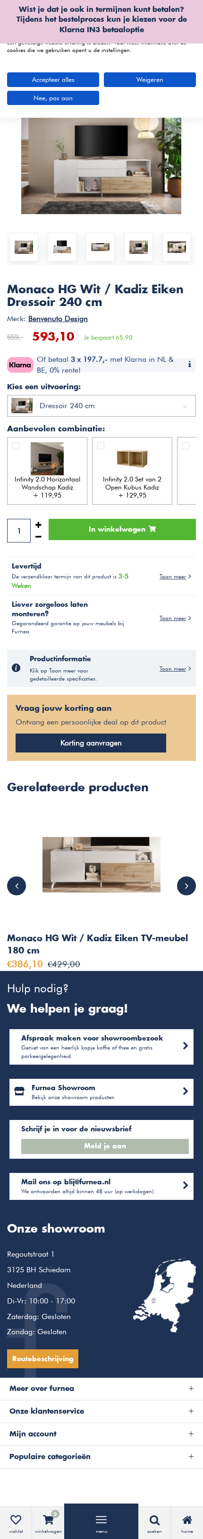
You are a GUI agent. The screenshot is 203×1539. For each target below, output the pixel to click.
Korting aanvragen (91, 742)
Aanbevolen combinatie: (56, 429)
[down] (38, 536)
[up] (38, 525)
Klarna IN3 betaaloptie (101, 30)
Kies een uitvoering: (44, 387)
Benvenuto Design (58, 318)
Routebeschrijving (42, 1359)
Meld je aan (105, 1146)
